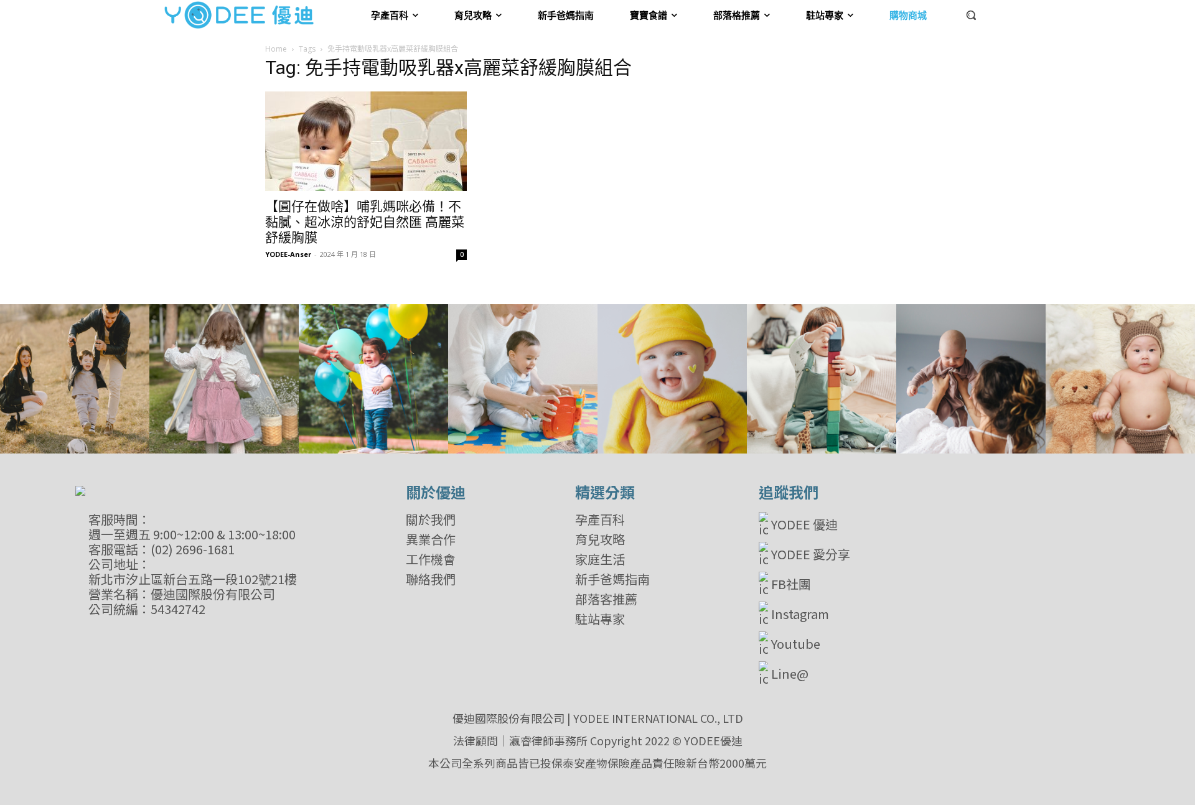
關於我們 (431, 519)
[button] (971, 15)
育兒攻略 (600, 539)
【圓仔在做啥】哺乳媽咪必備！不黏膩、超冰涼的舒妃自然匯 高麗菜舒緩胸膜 (364, 222)
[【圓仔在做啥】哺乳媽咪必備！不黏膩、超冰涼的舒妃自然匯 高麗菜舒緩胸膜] (366, 141)
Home (276, 49)
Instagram (800, 614)
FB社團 (791, 584)
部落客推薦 (606, 599)
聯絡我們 (431, 579)
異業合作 (431, 539)
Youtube (795, 644)
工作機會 (431, 559)
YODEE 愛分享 (810, 554)
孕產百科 (600, 519)
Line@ (789, 673)
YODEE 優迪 (804, 524)
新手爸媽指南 (612, 579)
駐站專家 (600, 619)
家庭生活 (600, 559)
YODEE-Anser (288, 254)
